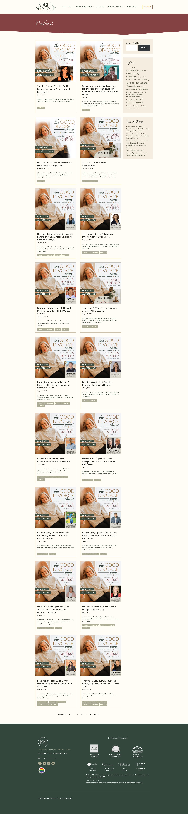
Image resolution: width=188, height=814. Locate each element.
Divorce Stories (44, 704)
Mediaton (142, 92)
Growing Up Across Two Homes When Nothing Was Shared (137, 154)
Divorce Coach (42, 750)
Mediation (61, 750)
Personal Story (129, 100)
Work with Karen (84, 7)
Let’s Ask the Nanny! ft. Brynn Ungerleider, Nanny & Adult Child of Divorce (54, 683)
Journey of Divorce (62, 403)
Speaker (68, 750)
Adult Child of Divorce (132, 68)
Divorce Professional (46, 255)
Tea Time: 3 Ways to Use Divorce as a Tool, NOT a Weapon (100, 309)
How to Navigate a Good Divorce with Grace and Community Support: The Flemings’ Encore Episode (137, 144)
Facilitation (52, 750)
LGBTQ (127, 92)
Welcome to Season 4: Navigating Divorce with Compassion (54, 164)
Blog (141, 71)
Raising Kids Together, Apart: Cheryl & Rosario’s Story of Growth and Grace (100, 461)
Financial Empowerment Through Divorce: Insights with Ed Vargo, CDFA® (54, 311)
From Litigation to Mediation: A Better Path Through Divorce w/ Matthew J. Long (53, 385)
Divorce (135, 80)
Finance (58, 255)
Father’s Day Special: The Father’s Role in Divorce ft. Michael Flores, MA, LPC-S (99, 535)
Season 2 (130, 102)
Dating (144, 77)
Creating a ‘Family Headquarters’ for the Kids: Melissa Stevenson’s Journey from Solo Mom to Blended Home (100, 90)
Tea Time (94, 181)
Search (144, 47)
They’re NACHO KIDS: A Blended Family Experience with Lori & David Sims (100, 683)
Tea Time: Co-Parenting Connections (94, 164)
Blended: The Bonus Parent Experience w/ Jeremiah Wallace (53, 460)
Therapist (128, 109)
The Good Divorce (115, 7)
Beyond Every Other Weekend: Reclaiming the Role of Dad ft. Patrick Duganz (53, 535)
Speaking (100, 7)
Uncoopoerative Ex (135, 109)
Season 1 (138, 99)
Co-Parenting (88, 480)
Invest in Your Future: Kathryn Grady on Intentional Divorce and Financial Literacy (137, 136)
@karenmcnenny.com (51, 758)
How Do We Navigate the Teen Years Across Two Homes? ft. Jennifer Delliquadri (53, 609)
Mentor (146, 92)
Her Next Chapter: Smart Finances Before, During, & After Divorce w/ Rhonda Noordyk (55, 237)
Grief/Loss (128, 89)
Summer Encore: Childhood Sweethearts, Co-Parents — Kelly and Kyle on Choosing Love (137, 129)
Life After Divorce (134, 92)
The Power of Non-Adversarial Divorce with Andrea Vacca (98, 235)
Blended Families (44, 477)
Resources (132, 7)
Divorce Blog (143, 79)
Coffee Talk (131, 76)
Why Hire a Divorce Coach (135, 150)
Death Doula (129, 79)
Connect (147, 7)
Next (96, 714)
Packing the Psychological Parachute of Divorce (134, 96)
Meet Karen (67, 7)
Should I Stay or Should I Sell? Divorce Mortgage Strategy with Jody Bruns (54, 89)
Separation (136, 106)
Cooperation (139, 77)
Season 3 (86, 181)
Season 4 (41, 107)
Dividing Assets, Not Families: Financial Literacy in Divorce (97, 384)
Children (146, 70)
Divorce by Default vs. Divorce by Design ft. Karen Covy (99, 608)
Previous (62, 714)
